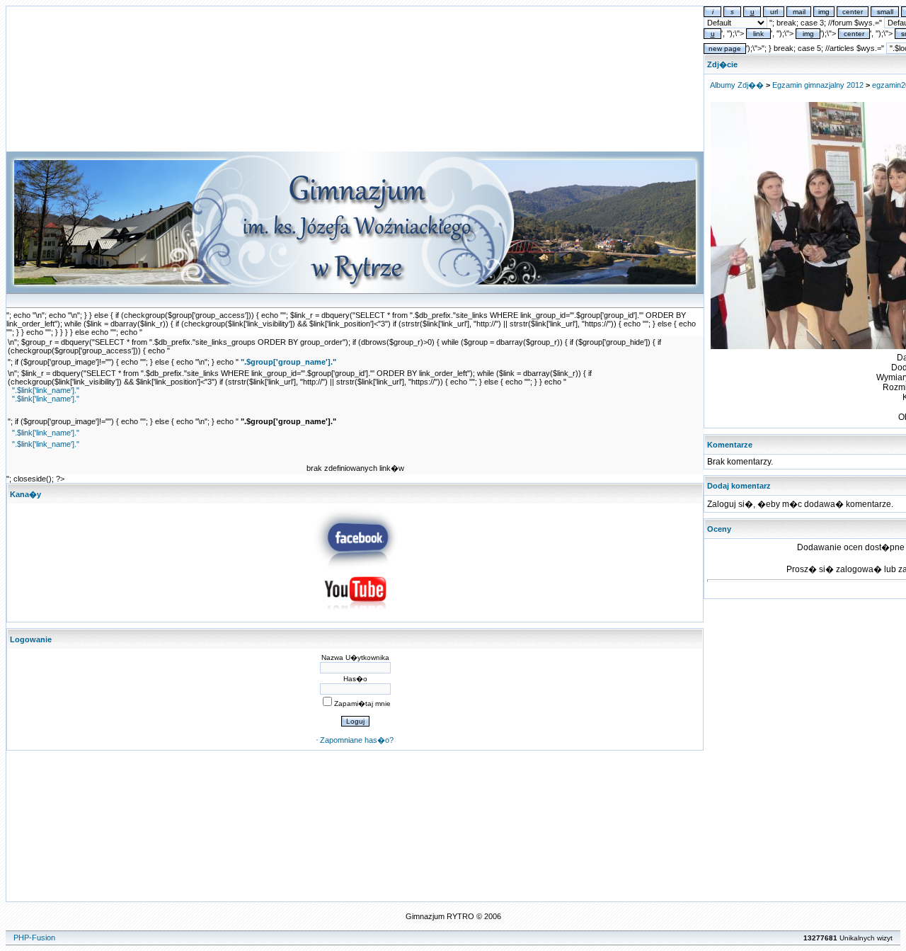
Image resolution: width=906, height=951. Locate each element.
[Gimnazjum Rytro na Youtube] (355, 614)
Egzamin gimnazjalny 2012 (818, 85)
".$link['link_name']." (45, 390)
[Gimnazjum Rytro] (355, 566)
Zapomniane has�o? (357, 740)
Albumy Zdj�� (737, 85)
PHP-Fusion (34, 937)
